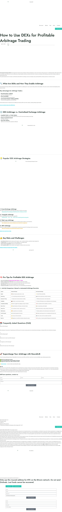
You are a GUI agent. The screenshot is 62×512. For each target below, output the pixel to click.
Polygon (18, 280)
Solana (22, 280)
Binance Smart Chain (12, 280)
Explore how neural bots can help (5, 231)
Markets (46, 25)
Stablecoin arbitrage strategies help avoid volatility (8, 247)
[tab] (9, 486)
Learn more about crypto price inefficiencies (7, 105)
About (54, 25)
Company (58, 25)
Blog (50, 25)
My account (41, 25)
